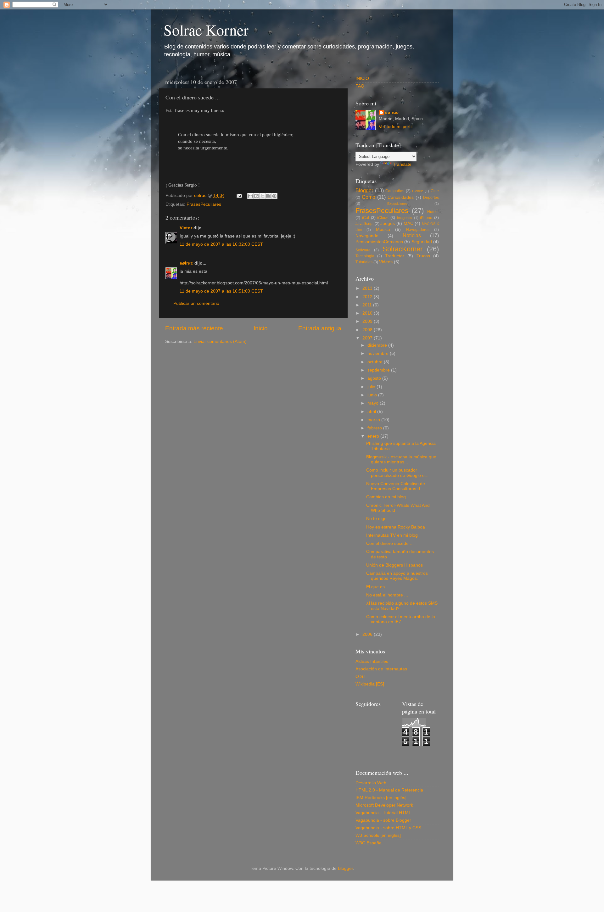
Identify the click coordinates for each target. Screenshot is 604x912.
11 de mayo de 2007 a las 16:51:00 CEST (221, 291)
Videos (386, 262)
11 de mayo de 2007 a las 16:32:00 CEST (221, 244)
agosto (374, 378)
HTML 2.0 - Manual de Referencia (389, 790)
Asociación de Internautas (381, 669)
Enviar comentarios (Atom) (220, 341)
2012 (368, 296)
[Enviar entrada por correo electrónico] (238, 195)
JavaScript (364, 223)
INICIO (362, 78)
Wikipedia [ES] (369, 684)
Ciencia (417, 191)
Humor (433, 212)
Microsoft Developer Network (384, 805)
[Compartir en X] (262, 196)
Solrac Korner (206, 30)
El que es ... (378, 587)
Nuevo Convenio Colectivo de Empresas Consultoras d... (395, 486)
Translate (402, 164)
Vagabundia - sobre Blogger (383, 820)
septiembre (379, 370)
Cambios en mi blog (386, 497)
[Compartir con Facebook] (268, 196)
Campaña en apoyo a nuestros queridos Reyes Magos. (397, 576)
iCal (365, 217)
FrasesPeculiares (204, 204)
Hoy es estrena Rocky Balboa (395, 527)
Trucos (423, 256)
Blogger (364, 190)
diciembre (377, 345)
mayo (373, 403)
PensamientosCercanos (379, 241)
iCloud (383, 217)
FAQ (359, 86)
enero (373, 436)
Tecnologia (364, 256)
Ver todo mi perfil (395, 126)
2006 (368, 634)
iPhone (426, 217)
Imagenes (404, 218)
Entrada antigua (319, 328)
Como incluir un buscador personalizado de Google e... (397, 473)
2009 (368, 321)
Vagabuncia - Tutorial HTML (383, 812)
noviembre (378, 353)
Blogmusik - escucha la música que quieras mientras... (401, 459)
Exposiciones (397, 203)
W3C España (368, 843)
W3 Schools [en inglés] (378, 835)
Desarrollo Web (370, 783)
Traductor (394, 256)
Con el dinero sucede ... (390, 543)
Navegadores (417, 229)
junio (372, 395)
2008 (368, 329)
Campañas (394, 191)
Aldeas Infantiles (371, 661)
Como (368, 197)
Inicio (261, 328)
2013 (368, 288)
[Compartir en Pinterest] (274, 196)
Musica (383, 229)
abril (372, 411)
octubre (375, 362)
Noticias (412, 235)
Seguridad (421, 241)
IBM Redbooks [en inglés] (380, 797)
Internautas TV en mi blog (392, 535)
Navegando (366, 235)
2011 (367, 305)
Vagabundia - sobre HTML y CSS (388, 827)
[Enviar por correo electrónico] (250, 196)
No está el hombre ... (387, 595)
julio (372, 386)
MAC (408, 223)
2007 (368, 338)
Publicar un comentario (196, 303)
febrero (375, 428)
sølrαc (186, 263)
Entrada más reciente (194, 328)
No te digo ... (379, 518)
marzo (374, 419)
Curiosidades (401, 197)
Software (363, 250)
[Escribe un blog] (256, 196)
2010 (368, 313)
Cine (435, 191)
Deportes (431, 197)
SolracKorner (402, 249)
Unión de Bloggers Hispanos (394, 565)
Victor (186, 228)
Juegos (387, 223)
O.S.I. (361, 676)
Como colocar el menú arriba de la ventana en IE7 (400, 619)
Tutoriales (363, 262)
